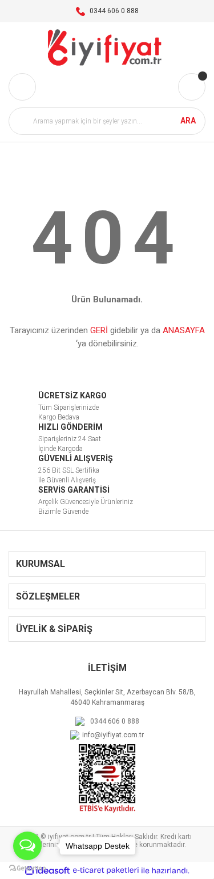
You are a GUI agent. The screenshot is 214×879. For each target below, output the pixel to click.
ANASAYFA (184, 330)
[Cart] (191, 87)
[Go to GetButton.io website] (27, 867)
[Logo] (107, 47)
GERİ (99, 330)
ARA (188, 120)
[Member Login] (22, 87)
